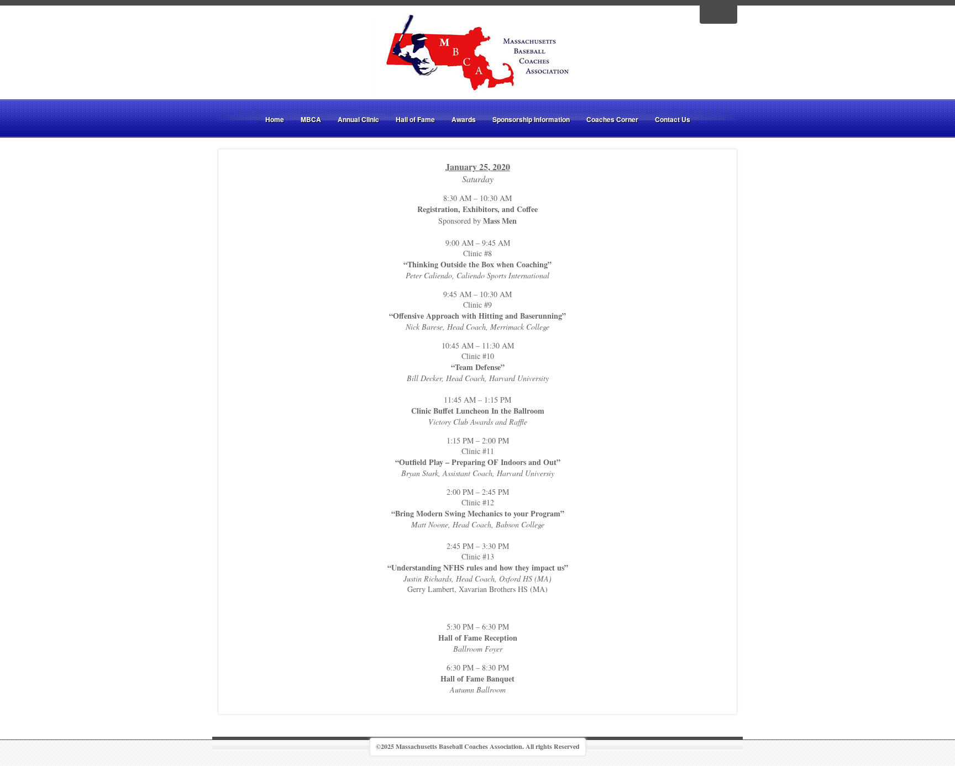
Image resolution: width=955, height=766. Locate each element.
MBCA (311, 119)
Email (711, 13)
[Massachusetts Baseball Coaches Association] (477, 54)
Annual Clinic (358, 119)
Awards (464, 119)
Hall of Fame (415, 119)
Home (274, 119)
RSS (725, 13)
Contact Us (672, 119)
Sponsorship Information (531, 119)
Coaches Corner (612, 119)
